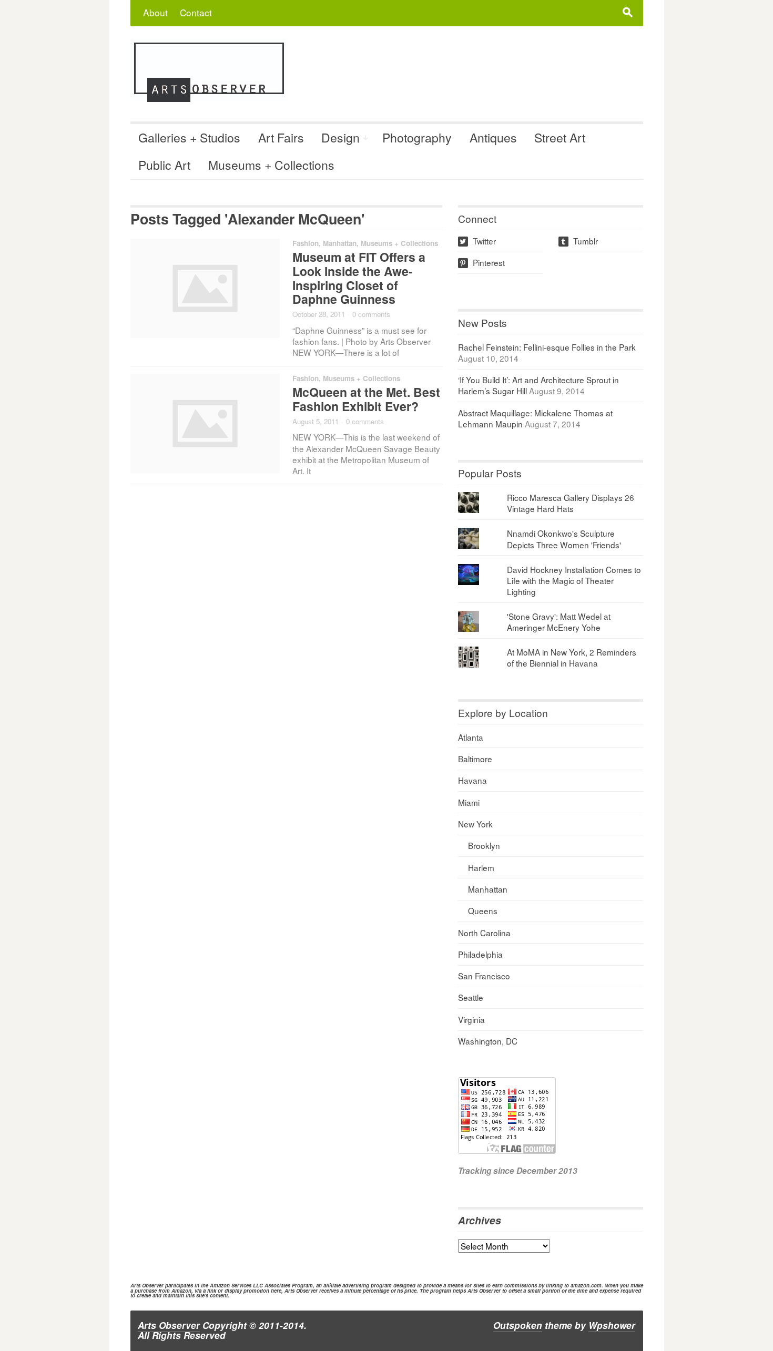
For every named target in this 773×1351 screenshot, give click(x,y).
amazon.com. (587, 1285)
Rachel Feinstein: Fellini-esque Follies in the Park (547, 347)
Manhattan (340, 243)
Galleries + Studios (189, 137)
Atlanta (470, 737)
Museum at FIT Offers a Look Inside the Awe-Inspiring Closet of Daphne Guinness (358, 278)
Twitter (478, 241)
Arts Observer (169, 1325)
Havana (472, 780)
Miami (469, 802)
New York (475, 824)
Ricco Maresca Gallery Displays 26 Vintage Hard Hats (570, 503)
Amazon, (182, 1290)
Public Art (164, 164)
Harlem (481, 867)
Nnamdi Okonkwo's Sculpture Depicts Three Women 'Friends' (564, 538)
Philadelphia (480, 954)
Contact (196, 12)
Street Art (559, 137)
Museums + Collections (271, 164)
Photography (417, 137)
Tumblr (579, 241)
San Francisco (484, 975)
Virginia (471, 1019)
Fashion (305, 243)
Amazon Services (230, 1285)
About (155, 12)
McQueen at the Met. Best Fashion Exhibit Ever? (366, 399)
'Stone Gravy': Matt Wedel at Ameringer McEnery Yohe (559, 621)
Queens (482, 910)
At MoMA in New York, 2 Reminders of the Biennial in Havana (571, 657)
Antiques (493, 137)
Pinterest (482, 262)
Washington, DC (487, 1041)
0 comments (371, 314)
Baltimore (475, 758)
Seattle (470, 997)
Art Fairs (281, 137)
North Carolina (484, 932)
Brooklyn (484, 845)
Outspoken (517, 1325)
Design (340, 137)
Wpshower (611, 1325)
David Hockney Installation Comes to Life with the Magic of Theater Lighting (574, 580)
